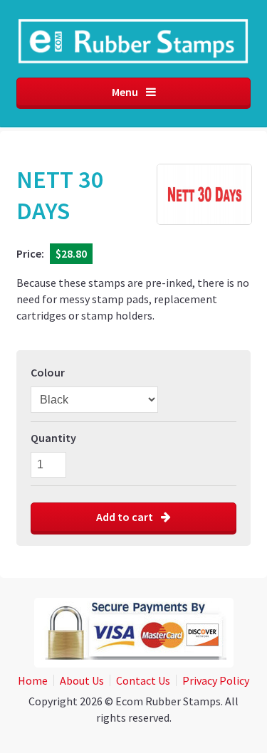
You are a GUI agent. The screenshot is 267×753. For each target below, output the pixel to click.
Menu (126, 92)
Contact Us (143, 680)
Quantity (53, 438)
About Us (82, 680)
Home (33, 680)
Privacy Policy (215, 680)
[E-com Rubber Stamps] (133, 47)
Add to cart (125, 517)
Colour (48, 372)
